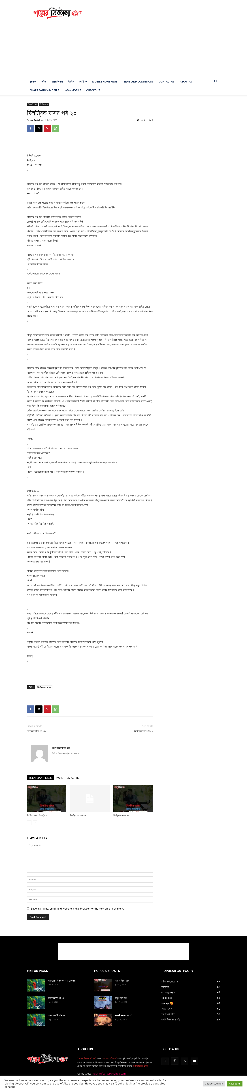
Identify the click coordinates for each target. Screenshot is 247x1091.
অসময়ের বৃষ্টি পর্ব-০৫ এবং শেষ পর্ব (61, 980)
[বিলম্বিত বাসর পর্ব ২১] (133, 798)
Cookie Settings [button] (214, 1083)
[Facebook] (30, 128)
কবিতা (43, 81)
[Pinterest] (47, 128)
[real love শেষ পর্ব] (103, 1020)
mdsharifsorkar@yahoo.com (109, 1073)
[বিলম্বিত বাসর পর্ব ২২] (90, 798)
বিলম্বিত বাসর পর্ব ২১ (143, 731)
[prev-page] (29, 822)
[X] (38, 128)
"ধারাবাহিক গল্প (32, 104)
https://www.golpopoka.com (65, 753)
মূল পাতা (32, 81)
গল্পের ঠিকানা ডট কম (36, 120)
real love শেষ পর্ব (123, 1015)
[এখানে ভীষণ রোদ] (103, 985)
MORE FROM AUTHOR (68, 777)
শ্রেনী (81, 81)
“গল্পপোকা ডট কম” (109, 1058)
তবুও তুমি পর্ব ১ (121, 998)
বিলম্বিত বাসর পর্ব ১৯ (36, 731)
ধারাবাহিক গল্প (57, 81)
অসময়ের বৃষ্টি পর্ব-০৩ (56, 1015)
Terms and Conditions (138, 81)
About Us (186, 81)
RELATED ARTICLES (40, 777)
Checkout (93, 90)
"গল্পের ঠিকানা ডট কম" (86, 1058)
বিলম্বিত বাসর (44, 104)
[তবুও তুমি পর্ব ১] (103, 1002)
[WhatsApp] (55, 128)
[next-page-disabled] (35, 822)
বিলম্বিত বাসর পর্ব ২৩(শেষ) (37, 815)
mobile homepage (104, 81)
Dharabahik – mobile (44, 90)
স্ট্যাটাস (71, 81)
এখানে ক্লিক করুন (140, 1066)
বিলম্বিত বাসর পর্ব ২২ (78, 815)
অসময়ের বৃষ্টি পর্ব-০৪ (56, 998)
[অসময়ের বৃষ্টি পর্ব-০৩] (36, 1020)
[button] (215, 82)
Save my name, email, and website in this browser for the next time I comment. (77, 908)
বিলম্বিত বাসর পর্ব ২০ (44, 687)
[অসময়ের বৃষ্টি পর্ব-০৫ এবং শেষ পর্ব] (36, 985)
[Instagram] (174, 1061)
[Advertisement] (154, 13)
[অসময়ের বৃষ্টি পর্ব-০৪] (36, 1002)
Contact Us (167, 81)
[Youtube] (194, 1061)
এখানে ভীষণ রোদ (122, 980)
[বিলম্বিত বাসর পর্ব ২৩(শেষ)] (46, 798)
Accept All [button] (234, 1083)
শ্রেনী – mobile (72, 90)
